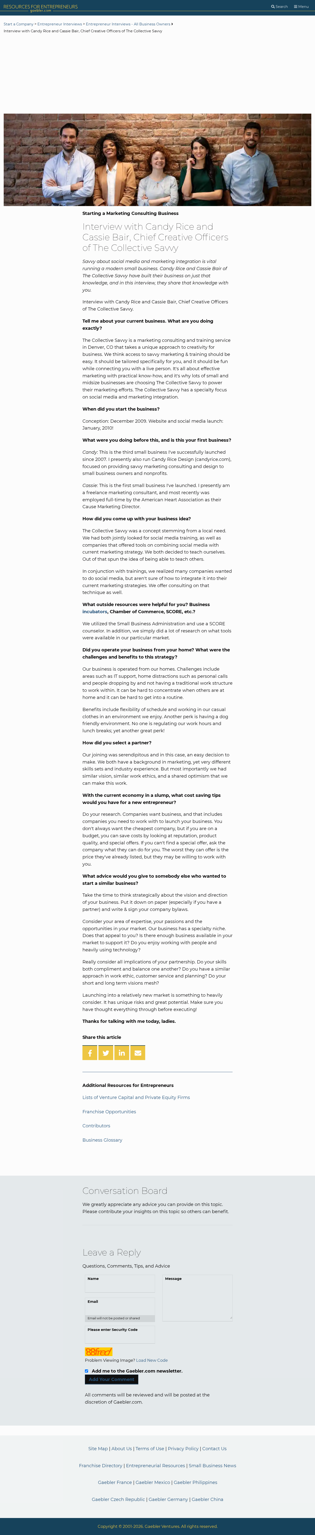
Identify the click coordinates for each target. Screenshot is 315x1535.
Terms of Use (150, 1448)
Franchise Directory (100, 1465)
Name (93, 1278)
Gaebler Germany (168, 1499)
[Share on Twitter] (105, 1052)
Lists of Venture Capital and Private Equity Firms (136, 1097)
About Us (121, 1448)
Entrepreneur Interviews (59, 24)
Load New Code (152, 1360)
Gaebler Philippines (195, 1482)
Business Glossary (102, 1140)
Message (173, 1278)
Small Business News (212, 1465)
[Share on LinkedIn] (121, 1052)
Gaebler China (207, 1499)
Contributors (96, 1126)
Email (93, 1301)
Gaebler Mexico (153, 1482)
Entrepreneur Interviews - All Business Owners (128, 24)
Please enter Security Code (113, 1329)
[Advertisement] (157, 74)
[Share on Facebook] (89, 1052)
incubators (94, 611)
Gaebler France (115, 1482)
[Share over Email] (137, 1052)
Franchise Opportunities (109, 1112)
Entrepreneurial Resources (155, 1465)
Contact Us (214, 1448)
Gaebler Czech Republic (118, 1499)
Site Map (98, 1448)
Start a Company (18, 24)
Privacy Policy (183, 1448)
